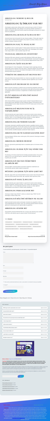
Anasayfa (4, 5)
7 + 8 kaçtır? (5, 284)
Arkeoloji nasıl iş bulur (36, 226)
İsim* (4, 265)
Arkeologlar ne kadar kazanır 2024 (22, 224)
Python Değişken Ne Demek (7, 382)
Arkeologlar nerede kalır (34, 224)
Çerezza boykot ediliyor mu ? (8, 330)
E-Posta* (4, 270)
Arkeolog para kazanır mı (10, 224)
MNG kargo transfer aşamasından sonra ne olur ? (12, 307)
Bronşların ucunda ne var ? (8, 337)
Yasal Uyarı (17, 5)
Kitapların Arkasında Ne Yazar (7, 390)
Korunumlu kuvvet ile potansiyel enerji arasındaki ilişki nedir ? (14, 317)
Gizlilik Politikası (10, 5)
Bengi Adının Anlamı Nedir (11, 236)
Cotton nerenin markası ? (7, 324)
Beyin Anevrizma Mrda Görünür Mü (36, 236)
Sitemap (30, 298)
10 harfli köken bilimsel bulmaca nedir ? (10, 327)
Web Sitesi (5, 276)
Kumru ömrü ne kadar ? (7, 314)
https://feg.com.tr (23, 298)
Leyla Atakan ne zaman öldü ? (8, 334)
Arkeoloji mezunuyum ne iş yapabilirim (24, 226)
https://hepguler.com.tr (5, 298)
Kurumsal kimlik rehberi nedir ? (8, 311)
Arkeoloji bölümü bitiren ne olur (11, 226)
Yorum (4, 252)
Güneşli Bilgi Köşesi (38, 4)
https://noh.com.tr (15, 298)
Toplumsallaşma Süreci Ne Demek (8, 386)
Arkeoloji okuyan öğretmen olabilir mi (12, 228)
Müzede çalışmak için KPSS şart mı (26, 228)
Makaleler (10, 219)
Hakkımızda (22, 5)
